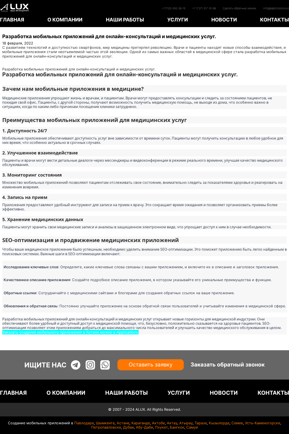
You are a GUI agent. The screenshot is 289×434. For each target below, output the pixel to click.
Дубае (128, 427)
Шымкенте (105, 423)
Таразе (201, 423)
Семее (237, 423)
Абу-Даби (144, 427)
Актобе (158, 423)
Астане (123, 423)
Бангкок (177, 427)
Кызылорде (219, 423)
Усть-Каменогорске (262, 423)
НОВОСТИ (224, 20)
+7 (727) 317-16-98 (204, 8)
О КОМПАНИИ (64, 20)
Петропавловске (106, 427)
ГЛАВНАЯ (12, 20)
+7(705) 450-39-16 (173, 8)
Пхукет (161, 427)
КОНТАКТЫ (274, 20)
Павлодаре (84, 423)
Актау (172, 423)
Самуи (192, 427)
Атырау (186, 423)
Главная (9, 60)
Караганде (140, 423)
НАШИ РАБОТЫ (125, 20)
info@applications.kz (276, 8)
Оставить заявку (150, 364)
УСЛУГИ (177, 20)
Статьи (8, 65)
